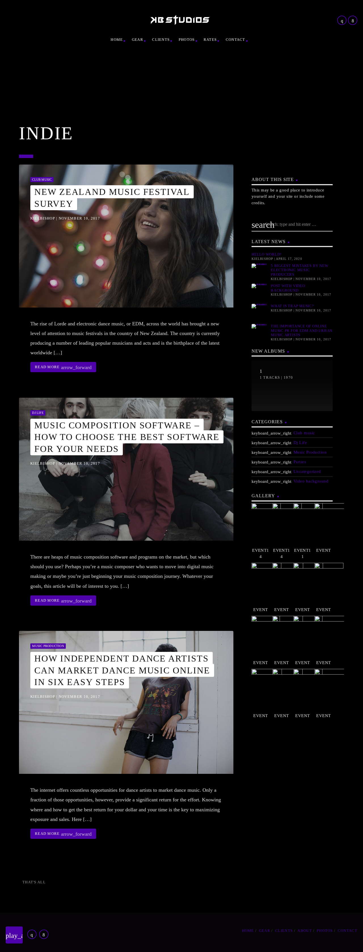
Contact (235, 39)
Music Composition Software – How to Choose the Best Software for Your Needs (127, 437)
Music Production (48, 646)
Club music (42, 179)
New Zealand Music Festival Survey (112, 198)
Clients (161, 39)
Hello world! (266, 254)
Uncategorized (307, 471)
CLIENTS (284, 930)
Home (117, 39)
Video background (311, 481)
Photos (187, 39)
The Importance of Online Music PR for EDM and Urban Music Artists (301, 330)
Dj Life (38, 412)
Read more (63, 367)
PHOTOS (325, 930)
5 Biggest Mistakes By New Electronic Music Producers (299, 270)
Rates (210, 39)
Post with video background (288, 288)
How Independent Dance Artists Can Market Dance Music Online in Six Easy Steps (122, 670)
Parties (300, 462)
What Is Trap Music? (292, 306)
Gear (137, 39)
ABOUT (304, 930)
